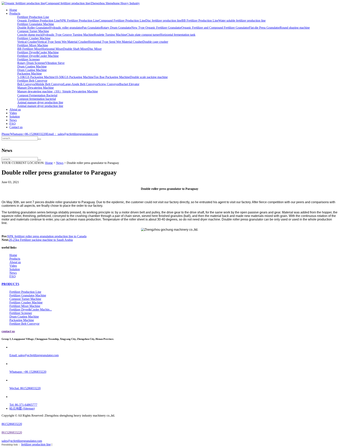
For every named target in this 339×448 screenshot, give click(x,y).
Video (13, 113)
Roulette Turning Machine (110, 34)
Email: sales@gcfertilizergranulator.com (34, 355)
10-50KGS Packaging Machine (74, 77)
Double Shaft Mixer (75, 48)
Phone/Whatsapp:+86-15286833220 (24, 134)
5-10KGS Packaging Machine (36, 77)
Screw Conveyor (108, 84)
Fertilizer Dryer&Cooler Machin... (30, 309)
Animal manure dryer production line (40, 102)
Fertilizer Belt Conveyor (32, 80)
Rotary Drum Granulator (116, 27)
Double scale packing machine (149, 77)
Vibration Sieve (55, 63)
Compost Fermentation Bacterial (37, 95)
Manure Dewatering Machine (35, 87)
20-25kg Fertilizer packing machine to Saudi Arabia (41, 239)
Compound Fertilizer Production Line (122, 20)
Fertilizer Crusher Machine (33, 38)
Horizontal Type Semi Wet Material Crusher (115, 41)
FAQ (12, 123)
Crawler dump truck (29, 34)
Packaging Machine (29, 73)
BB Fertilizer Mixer (29, 48)
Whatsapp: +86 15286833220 (27, 371)
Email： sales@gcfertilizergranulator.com (72, 134)
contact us (8, 331)
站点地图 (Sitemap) (22, 408)
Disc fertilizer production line (163, 20)
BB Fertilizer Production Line (199, 20)
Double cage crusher (155, 41)
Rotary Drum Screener (31, 63)
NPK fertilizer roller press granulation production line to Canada (47, 236)
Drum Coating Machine (32, 66)
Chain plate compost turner (143, 34)
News (13, 120)
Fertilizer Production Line (33, 17)
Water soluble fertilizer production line (242, 20)
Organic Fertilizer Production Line (38, 20)
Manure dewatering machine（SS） (39, 91)
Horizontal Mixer (52, 48)
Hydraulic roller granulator (65, 27)
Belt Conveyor (26, 84)
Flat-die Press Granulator (264, 27)
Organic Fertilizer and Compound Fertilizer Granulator (215, 27)
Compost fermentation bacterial (36, 99)
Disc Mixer (95, 48)
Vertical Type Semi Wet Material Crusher (62, 41)
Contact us (16, 127)
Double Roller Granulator (33, 27)
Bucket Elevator (129, 84)
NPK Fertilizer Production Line (79, 20)
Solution (14, 116)
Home (13, 10)
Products (14, 13)
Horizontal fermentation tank (177, 34)
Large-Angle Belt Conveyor (80, 84)
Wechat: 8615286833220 (25, 388)
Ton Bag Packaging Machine (112, 77)
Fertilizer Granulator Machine (35, 24)
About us (15, 109)
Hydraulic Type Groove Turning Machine (68, 34)
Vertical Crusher (27, 41)
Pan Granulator (91, 27)
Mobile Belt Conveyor (49, 84)
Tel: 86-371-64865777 (23, 404)
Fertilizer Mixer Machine (32, 45)
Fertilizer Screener (28, 59)
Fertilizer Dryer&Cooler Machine (38, 52)
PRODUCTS (10, 284)
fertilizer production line (36, 444)
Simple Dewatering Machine (80, 91)
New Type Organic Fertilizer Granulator (156, 27)
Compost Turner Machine (33, 31)
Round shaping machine (295, 27)
